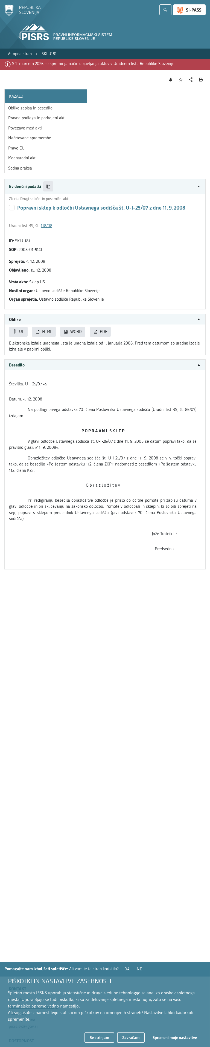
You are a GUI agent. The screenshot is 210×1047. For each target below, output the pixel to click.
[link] (19, 54)
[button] (105, 186)
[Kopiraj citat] (48, 186)
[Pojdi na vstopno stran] (22, 14)
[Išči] (165, 9)
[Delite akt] (191, 80)
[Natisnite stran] (201, 79)
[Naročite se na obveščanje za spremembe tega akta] (171, 79)
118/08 (46, 225)
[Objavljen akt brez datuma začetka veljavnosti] (11, 207)
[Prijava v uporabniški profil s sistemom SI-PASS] (189, 9)
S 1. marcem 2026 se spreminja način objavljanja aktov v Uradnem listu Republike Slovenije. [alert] (94, 63)
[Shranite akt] (181, 80)
